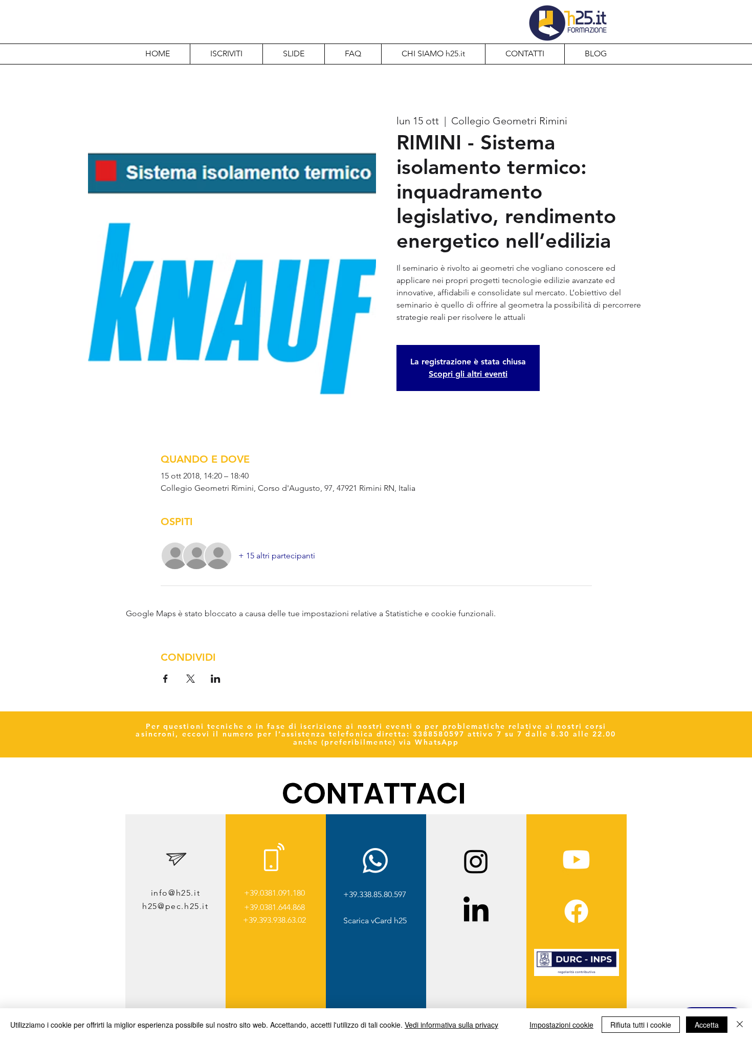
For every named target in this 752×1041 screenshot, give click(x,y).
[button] (433, 54)
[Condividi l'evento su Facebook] (165, 679)
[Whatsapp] (375, 860)
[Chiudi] (740, 1024)
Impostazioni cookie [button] (561, 1025)
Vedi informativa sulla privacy (451, 1025)
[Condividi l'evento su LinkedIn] (215, 679)
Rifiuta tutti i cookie (640, 1025)
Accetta (707, 1025)
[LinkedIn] (476, 911)
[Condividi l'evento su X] (190, 679)
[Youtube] (576, 859)
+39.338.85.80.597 (374, 894)
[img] (576, 974)
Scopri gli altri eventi (468, 374)
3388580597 (439, 734)
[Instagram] (476, 861)
